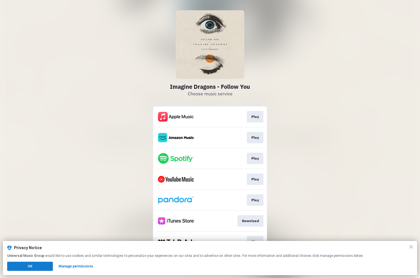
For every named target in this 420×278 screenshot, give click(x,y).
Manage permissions (76, 266)
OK (30, 266)
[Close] (411, 246)
